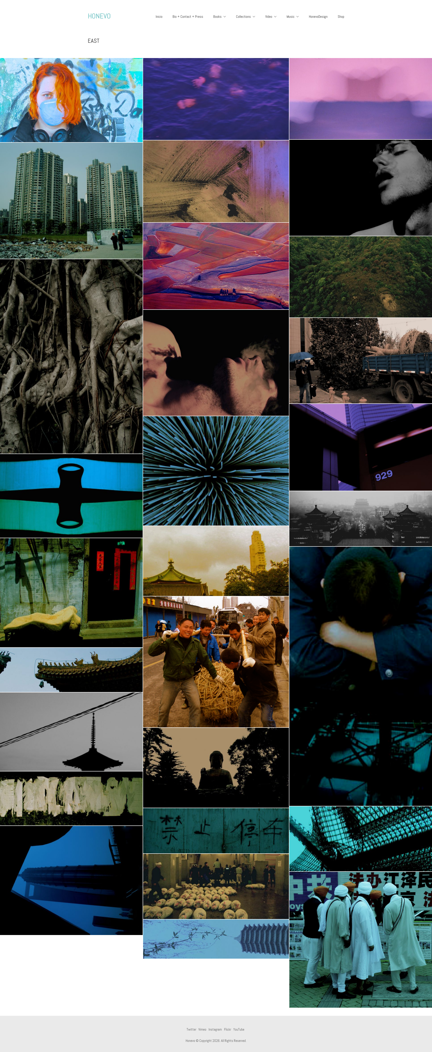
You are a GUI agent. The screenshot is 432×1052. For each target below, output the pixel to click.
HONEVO (99, 15)
